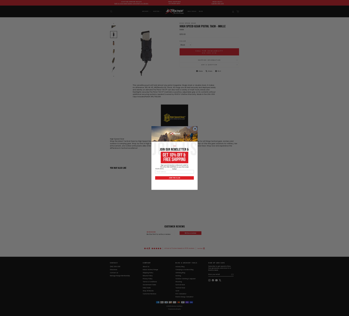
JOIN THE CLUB (174, 178)
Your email (159, 168)
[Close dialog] (195, 129)
